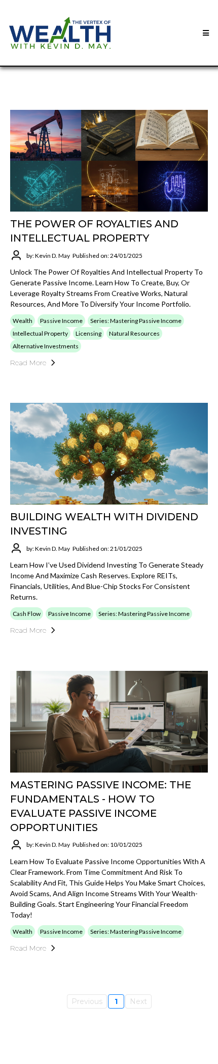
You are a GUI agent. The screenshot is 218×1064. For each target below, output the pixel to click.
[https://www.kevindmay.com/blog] (60, 33)
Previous (86, 1001)
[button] (204, 33)
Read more (28, 362)
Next (138, 1001)
